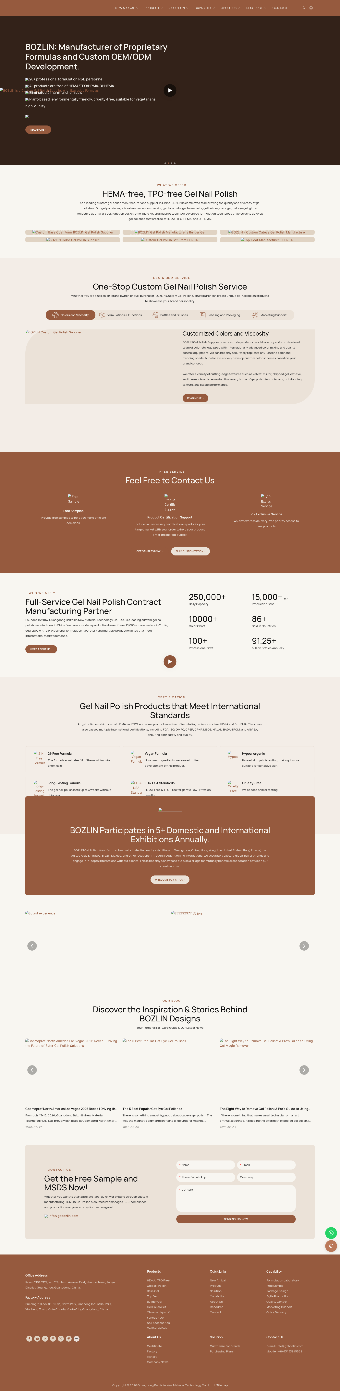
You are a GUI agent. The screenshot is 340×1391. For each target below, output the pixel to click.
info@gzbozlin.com (63, 1216)
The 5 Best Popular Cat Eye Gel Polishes (152, 1109)
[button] (165, 163)
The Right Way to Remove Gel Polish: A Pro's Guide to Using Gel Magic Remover (264, 1109)
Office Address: (37, 1275)
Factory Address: (38, 1297)
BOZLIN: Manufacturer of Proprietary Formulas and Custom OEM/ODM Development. (96, 56)
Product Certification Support (169, 517)
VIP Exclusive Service (266, 514)
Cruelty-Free (251, 783)
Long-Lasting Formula (64, 783)
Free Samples (73, 511)
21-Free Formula (60, 753)
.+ (264, 640)
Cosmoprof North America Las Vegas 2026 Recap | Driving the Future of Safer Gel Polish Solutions (71, 1109)
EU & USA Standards (160, 783)
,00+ (207, 596)
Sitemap (222, 1385)
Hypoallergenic (253, 753)
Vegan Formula (156, 753)
